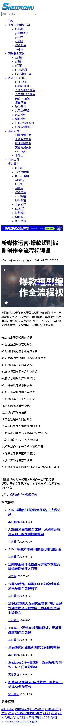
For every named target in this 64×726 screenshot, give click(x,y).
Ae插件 (19, 57)
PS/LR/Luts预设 (17, 78)
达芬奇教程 (22, 172)
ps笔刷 (19, 41)
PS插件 (19, 29)
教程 (11, 713)
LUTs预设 (21, 82)
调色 (48, 709)
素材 (30, 717)
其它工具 (13, 159)
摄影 (38, 717)
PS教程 (19, 184)
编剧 (17, 494)
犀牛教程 (20, 200)
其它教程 (20, 204)
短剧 (12, 494)
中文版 (30, 713)
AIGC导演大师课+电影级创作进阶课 (34, 549)
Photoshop (7, 709)
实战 (15, 717)
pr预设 (19, 65)
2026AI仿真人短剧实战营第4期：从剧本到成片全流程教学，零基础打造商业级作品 (35, 608)
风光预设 (20, 114)
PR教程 (19, 167)
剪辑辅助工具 (16, 53)
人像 (25, 709)
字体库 (19, 155)
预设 (40, 709)
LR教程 (19, 208)
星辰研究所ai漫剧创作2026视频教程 (34, 647)
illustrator (20, 721)
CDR (45, 717)
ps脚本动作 (21, 33)
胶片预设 (20, 106)
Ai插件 (19, 49)
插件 (18, 709)
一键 (33, 709)
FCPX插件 (21, 69)
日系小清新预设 (24, 123)
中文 (38, 713)
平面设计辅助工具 (19, 24)
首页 (11, 20)
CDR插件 (20, 45)
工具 (23, 717)
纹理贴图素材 (23, 143)
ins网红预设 (22, 86)
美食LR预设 (22, 98)
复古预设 (20, 102)
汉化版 (20, 713)
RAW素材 (21, 151)
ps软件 (19, 37)
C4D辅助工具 (23, 73)
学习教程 (13, 163)
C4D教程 (20, 196)
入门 (46, 713)
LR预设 (32, 721)
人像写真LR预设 (25, 90)
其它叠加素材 (23, 147)
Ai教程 (19, 188)
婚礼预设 (20, 118)
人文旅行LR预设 (25, 94)
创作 (23, 494)
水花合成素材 (23, 139)
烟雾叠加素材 (23, 135)
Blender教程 (22, 176)
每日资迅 (20, 221)
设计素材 (13, 131)
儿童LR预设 (22, 110)
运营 (34, 494)
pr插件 (19, 61)
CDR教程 (20, 192)
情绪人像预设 (23, 127)
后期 (55, 709)
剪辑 (53, 717)
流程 (28, 494)
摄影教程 (20, 212)
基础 (54, 713)
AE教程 (19, 180)
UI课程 (19, 216)
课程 (8, 717)
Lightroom (7, 721)
